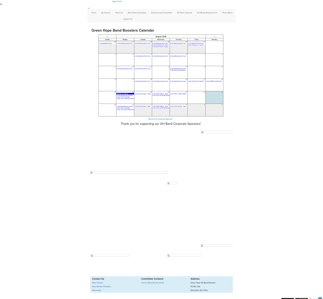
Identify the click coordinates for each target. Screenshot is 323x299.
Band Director (97, 282)
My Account (106, 12)
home (120, 1)
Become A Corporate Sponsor (160, 119)
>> (214, 36)
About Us (119, 12)
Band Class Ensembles (137, 12)
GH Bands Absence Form (207, 12)
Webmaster (96, 290)
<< (107, 36)
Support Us (127, 19)
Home (93, 12)
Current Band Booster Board (152, 282)
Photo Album (227, 12)
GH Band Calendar (184, 12)
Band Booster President (101, 286)
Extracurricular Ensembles (161, 12)
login (114, 1)
